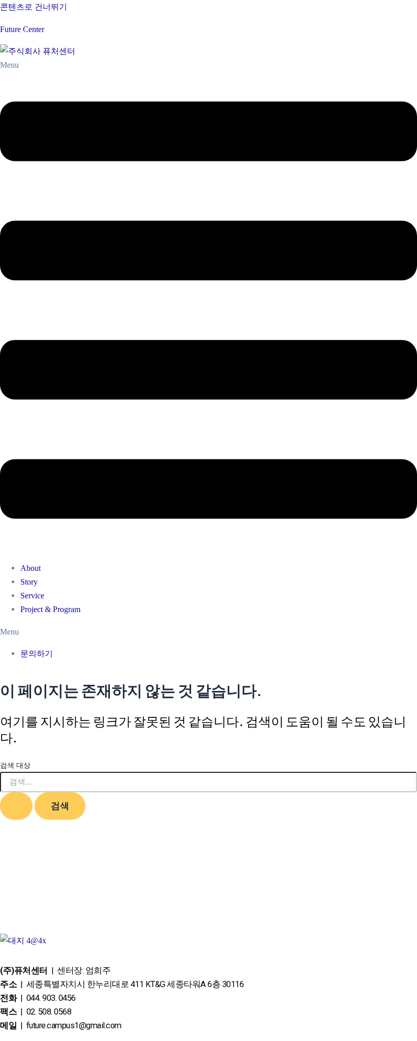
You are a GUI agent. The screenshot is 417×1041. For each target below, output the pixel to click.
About (30, 568)
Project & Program (50, 609)
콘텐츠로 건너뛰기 (33, 7)
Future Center (22, 29)
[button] (208, 305)
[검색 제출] (16, 806)
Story (29, 582)
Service (32, 595)
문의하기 (36, 653)
